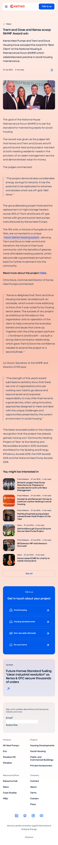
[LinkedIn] (16, 816)
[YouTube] (41, 816)
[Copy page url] (52, 70)
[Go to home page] (17, 6)
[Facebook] (25, 816)
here (43, 273)
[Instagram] (33, 816)
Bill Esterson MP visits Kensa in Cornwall (32, 545)
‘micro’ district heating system (21, 237)
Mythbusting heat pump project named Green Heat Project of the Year (34, 516)
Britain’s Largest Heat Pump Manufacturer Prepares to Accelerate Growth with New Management (32, 486)
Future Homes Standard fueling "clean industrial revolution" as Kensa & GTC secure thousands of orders (29, 676)
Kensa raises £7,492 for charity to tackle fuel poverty (33, 559)
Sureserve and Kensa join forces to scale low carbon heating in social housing (34, 501)
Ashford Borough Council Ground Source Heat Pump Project (34, 530)
